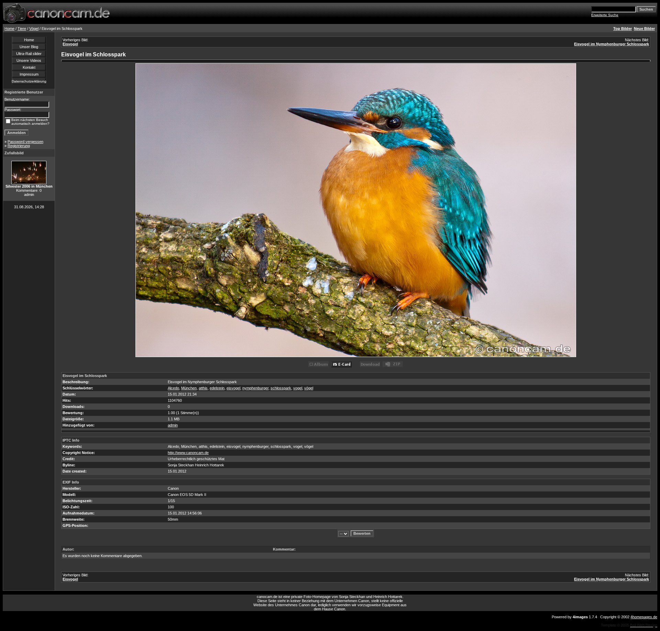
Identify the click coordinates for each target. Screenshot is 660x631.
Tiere (22, 28)
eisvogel (233, 388)
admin (173, 425)
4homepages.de (643, 617)
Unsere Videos (28, 60)
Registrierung (19, 146)
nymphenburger (255, 388)
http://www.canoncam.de (188, 453)
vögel (308, 388)
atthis (203, 388)
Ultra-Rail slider (29, 54)
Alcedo (173, 388)
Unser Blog (29, 47)
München (189, 388)
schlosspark (281, 388)
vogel (297, 388)
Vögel (33, 28)
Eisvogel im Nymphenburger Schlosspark (611, 44)
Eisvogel (70, 44)
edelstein (217, 388)
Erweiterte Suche (604, 15)
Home (9, 28)
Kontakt (29, 67)
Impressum (29, 74)
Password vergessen (25, 142)
